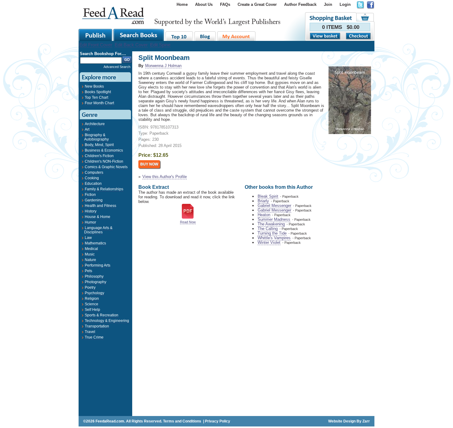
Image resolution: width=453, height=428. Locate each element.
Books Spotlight (98, 92)
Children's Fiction (99, 156)
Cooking (92, 178)
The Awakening (271, 224)
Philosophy (94, 276)
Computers (94, 172)
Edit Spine (160, 44)
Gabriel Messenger (274, 205)
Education (93, 183)
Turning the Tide (272, 233)
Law (88, 238)
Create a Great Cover (257, 4)
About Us (204, 4)
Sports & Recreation (101, 315)
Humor (90, 222)
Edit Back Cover (131, 44)
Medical (91, 249)
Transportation (97, 326)
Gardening (94, 200)
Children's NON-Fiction (104, 161)
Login (345, 4)
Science (91, 304)
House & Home (97, 217)
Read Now (188, 222)
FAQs (225, 4)
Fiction (90, 194)
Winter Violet (269, 242)
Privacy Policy (217, 421)
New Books (94, 86)
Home (182, 4)
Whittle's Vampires (274, 238)
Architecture (95, 124)
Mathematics (95, 243)
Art (87, 129)
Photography (95, 282)
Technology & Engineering (107, 321)
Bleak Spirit (268, 196)
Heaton (264, 214)
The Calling (268, 228)
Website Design (342, 421)
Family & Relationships (104, 189)
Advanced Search (117, 67)
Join (328, 4)
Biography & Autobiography (96, 137)
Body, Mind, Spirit (99, 145)
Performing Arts (97, 265)
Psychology (94, 293)
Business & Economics (104, 150)
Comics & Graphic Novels (106, 167)
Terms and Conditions (182, 421)
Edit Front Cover (95, 44)
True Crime (94, 337)
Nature (90, 260)
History (90, 211)
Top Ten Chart (96, 97)
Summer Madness (274, 219)
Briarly (263, 201)
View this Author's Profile (164, 176)
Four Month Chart (99, 103)
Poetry (90, 287)
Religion (92, 298)
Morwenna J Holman (163, 65)
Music (90, 254)
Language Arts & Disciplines (98, 230)
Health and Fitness (100, 206)
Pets (88, 271)
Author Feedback (300, 4)
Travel (90, 332)
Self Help (92, 309)
